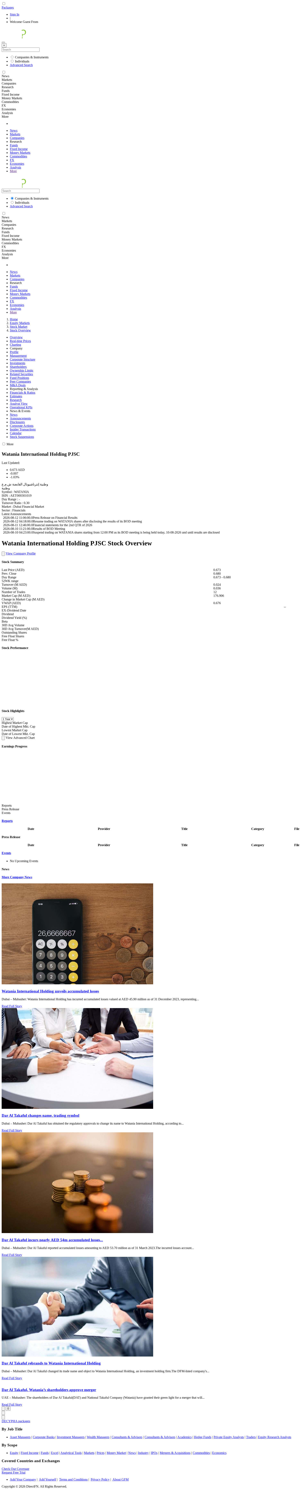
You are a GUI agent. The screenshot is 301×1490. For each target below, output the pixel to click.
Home (14, 319)
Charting (15, 344)
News (13, 130)
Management (18, 355)
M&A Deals (18, 385)
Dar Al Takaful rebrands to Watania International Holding (51, 1363)
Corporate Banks (44, 1437)
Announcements (20, 418)
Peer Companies (20, 381)
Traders (251, 1437)
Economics (219, 1453)
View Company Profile (21, 553)
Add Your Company (23, 1479)
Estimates (16, 396)
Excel (54, 1453)
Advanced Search (21, 65)
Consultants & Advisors (127, 1437)
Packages (8, 7)
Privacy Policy (100, 1479)
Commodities (18, 156)
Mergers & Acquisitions (175, 1453)
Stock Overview (20, 330)
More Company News (17, 877)
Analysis (15, 167)
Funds (14, 145)
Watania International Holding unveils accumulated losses (50, 991)
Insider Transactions (23, 429)
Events (6, 853)
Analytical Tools (71, 1453)
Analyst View (19, 403)
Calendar (16, 433)
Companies (17, 138)
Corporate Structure (22, 359)
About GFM (120, 1479)
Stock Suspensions (22, 437)
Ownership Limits (21, 370)
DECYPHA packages (16, 1421)
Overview (16, 337)
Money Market (116, 1453)
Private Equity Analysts (229, 1437)
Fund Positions (19, 378)
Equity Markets (20, 323)
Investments (17, 363)
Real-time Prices (20, 341)
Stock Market (18, 326)
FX (12, 160)
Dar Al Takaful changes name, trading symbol (40, 1115)
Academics (184, 1437)
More (13, 171)
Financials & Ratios (22, 392)
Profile (14, 352)
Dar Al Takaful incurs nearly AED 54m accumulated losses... (52, 1240)
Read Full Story (12, 1006)
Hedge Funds (202, 1437)
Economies (17, 163)
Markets (15, 134)
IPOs (154, 1453)
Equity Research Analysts (274, 1437)
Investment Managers (71, 1437)
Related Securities (21, 374)
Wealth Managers (98, 1437)
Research (16, 400)
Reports (7, 821)
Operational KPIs (21, 407)
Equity (14, 1453)
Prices (100, 1453)
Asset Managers (20, 1437)
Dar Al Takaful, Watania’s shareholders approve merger (49, 1390)
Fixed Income (19, 149)
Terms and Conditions (73, 1479)
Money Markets (20, 152)
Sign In (14, 14)
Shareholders (18, 367)
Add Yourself (47, 1479)
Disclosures (17, 422)
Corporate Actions (21, 425)
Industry (143, 1453)
